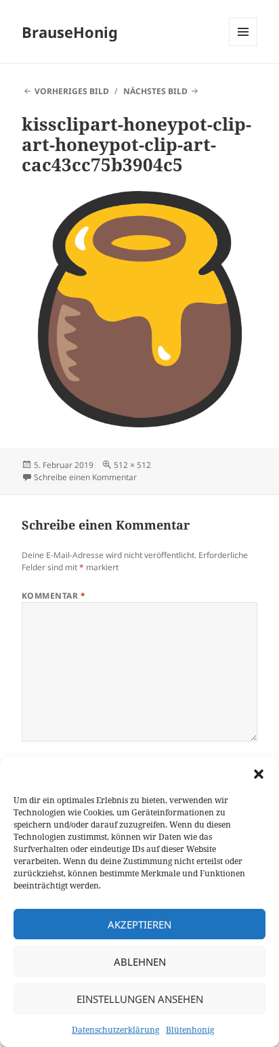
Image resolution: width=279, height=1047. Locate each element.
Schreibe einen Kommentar (85, 477)
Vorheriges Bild (72, 91)
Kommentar (53, 595)
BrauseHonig (70, 32)
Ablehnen (140, 961)
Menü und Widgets (243, 45)
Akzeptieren (139, 924)
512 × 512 (132, 465)
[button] (258, 774)
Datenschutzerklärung (115, 1029)
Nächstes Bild (155, 91)
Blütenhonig (190, 1029)
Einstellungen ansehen (140, 999)
